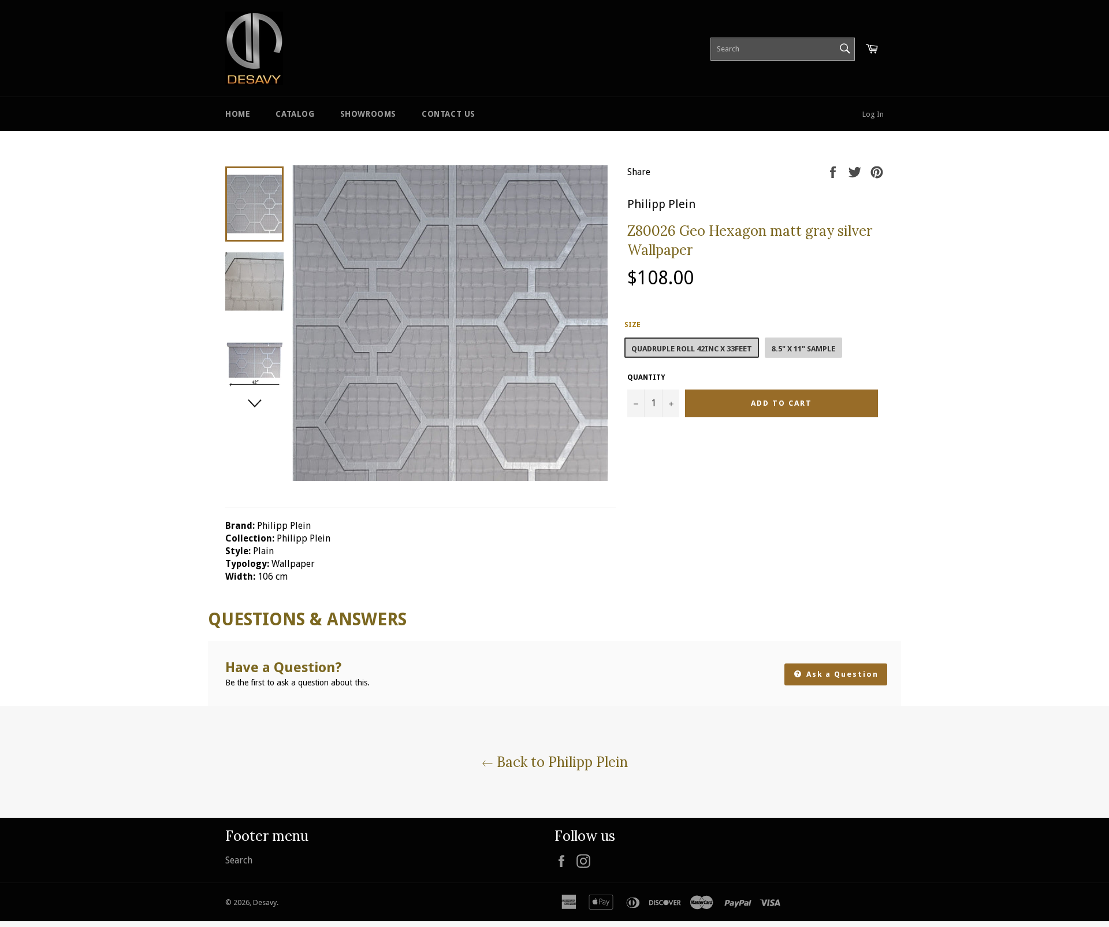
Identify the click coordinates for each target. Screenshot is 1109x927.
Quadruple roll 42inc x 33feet (691, 348)
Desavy (265, 902)
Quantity (646, 377)
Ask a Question (841, 674)
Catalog (295, 113)
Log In (873, 114)
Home (237, 113)
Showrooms (368, 113)
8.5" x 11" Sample (803, 348)
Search (238, 860)
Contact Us (448, 113)
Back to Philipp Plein (560, 762)
